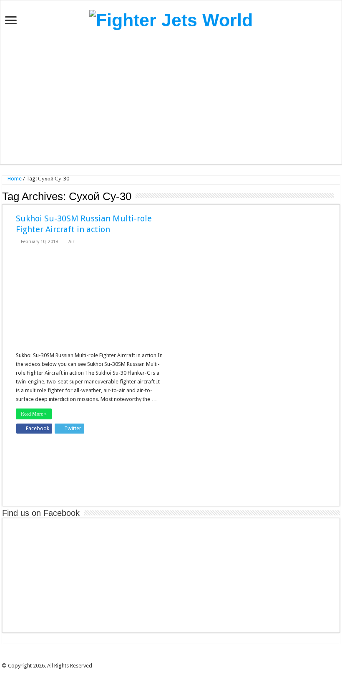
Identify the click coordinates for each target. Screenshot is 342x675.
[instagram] (186, 658)
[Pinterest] (174, 658)
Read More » (34, 414)
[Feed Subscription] (337, 196)
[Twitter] (168, 658)
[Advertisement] (171, 97)
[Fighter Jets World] (171, 19)
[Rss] (156, 658)
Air (71, 241)
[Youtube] (180, 658)
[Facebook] (162, 658)
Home (14, 178)
